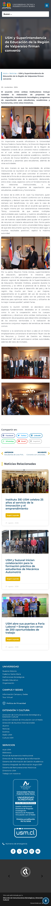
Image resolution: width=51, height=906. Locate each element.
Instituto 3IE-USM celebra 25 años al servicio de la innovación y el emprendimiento (24, 504)
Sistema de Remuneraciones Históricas (19, 767)
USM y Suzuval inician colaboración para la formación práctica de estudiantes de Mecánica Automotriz (22, 566)
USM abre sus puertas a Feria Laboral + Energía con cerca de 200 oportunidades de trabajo (25, 628)
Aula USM (6, 749)
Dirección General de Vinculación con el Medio (22, 720)
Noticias (13, 73)
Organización (8, 683)
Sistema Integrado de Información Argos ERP (22, 764)
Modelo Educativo (10, 680)
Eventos (5, 732)
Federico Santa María (11, 674)
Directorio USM (9, 770)
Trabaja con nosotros (11, 773)
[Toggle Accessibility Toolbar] (45, 900)
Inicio (5, 73)
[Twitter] (19, 851)
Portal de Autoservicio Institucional (17, 755)
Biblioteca (6, 752)
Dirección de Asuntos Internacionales (18, 723)
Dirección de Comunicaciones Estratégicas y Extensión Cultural (21, 716)
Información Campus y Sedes (15, 694)
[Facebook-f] (13, 851)
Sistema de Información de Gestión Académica (22, 761)
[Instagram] (31, 851)
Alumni (5, 726)
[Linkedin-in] (37, 851)
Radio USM (7, 735)
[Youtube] (25, 851)
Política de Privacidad (16, 703)
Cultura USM (7, 738)
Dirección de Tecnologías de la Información (21, 758)
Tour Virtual (7, 697)
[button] (47, 5)
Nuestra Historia (9, 671)
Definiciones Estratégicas (13, 677)
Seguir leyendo (13, 515)
